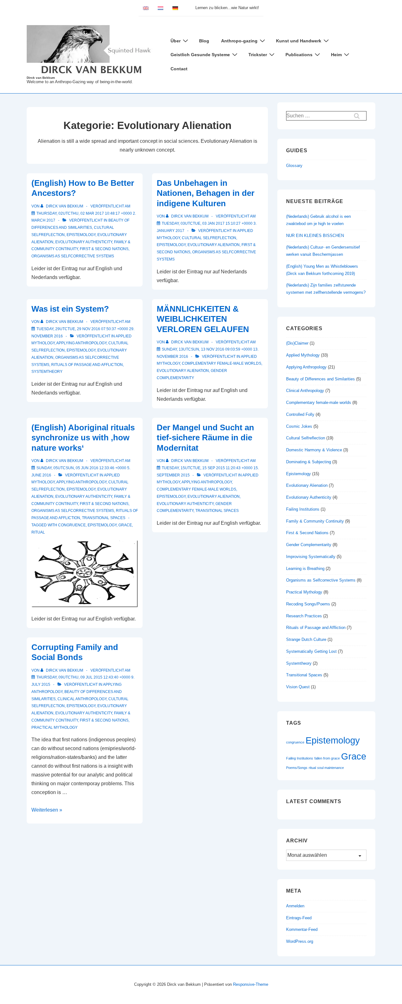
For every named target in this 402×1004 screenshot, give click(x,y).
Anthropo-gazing (239, 40)
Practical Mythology (54, 727)
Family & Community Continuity (315, 521)
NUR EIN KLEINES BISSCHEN (315, 235)
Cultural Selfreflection (209, 238)
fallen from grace (327, 758)
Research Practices (304, 616)
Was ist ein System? (70, 309)
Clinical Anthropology (81, 699)
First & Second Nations (104, 249)
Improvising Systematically (310, 556)
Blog (204, 40)
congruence (72, 525)
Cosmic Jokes (299, 426)
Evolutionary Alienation (213, 245)
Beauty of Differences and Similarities (320, 379)
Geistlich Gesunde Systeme (200, 54)
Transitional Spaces (103, 518)
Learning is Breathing (305, 568)
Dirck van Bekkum (41, 77)
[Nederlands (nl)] (160, 7)
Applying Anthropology (81, 343)
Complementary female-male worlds (221, 363)
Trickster (257, 54)
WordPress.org (299, 941)
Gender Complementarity (308, 544)
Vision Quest (298, 687)
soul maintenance (330, 768)
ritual (38, 532)
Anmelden (295, 906)
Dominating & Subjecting (308, 461)
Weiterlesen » (46, 810)
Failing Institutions (302, 509)
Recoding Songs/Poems (308, 604)
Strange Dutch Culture (306, 639)
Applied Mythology (303, 355)
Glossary (294, 165)
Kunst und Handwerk (298, 40)
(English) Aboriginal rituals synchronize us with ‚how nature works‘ (83, 438)
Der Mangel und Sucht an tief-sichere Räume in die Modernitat (205, 438)
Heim (336, 54)
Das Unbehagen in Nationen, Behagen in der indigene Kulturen (205, 193)
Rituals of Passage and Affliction (87, 364)
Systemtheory (46, 371)
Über (176, 40)
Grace (125, 525)
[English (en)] (146, 7)
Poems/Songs (296, 768)
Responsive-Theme (250, 984)
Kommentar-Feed (302, 929)
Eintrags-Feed (299, 917)
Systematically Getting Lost (311, 651)
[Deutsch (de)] (175, 7)
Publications (298, 54)
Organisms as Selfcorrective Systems (72, 256)
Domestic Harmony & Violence (314, 450)
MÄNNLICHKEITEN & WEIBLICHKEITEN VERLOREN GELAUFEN (203, 319)
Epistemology (81, 235)
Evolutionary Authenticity (83, 242)
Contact (179, 68)
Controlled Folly (300, 414)
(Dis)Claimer (297, 343)
